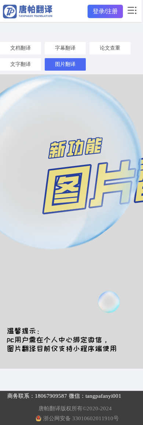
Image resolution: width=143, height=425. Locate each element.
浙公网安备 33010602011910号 (81, 418)
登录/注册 (105, 11)
